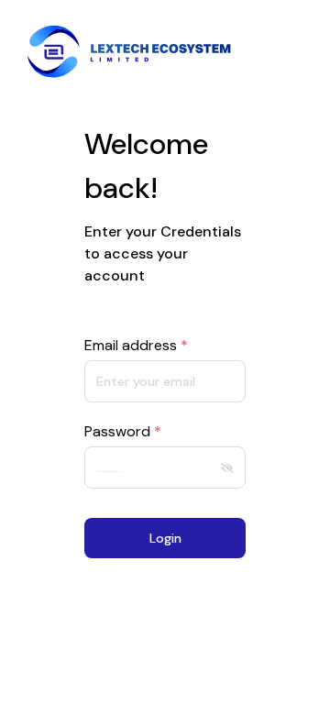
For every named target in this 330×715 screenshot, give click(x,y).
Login (165, 538)
